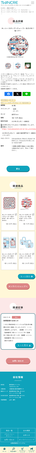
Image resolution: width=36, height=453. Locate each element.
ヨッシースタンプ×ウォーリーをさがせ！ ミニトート (25, 256)
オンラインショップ (22, 451)
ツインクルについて (31, 451)
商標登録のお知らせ (10, 320)
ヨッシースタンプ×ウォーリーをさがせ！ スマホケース (8, 257)
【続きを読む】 (8, 341)
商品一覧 (9, 430)
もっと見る (25, 276)
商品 (16, 317)
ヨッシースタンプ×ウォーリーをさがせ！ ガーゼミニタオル (8, 217)
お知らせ (26, 435)
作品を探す (13, 451)
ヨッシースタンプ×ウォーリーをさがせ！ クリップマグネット (25, 217)
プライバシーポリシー (9, 435)
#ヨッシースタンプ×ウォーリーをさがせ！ (15, 103)
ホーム (4, 451)
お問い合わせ (18, 361)
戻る (18, 168)
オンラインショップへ (18, 286)
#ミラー (12, 100)
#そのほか (4, 100)
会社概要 (26, 430)
